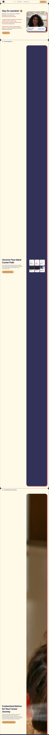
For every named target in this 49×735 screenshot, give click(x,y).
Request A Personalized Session (8, 722)
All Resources (19, 1)
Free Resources (6, 32)
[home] (3, 2)
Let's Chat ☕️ (43, 1)
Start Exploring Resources (7, 271)
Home (15, 1)
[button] (26, 2)
